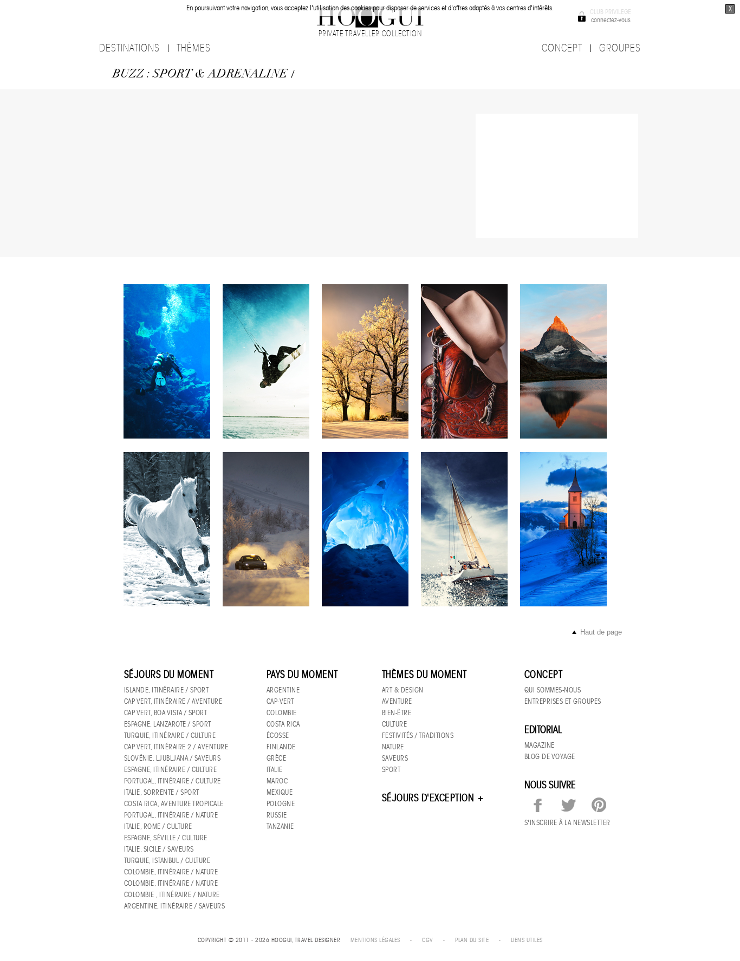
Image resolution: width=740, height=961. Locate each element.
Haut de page (601, 632)
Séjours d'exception (429, 798)
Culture (394, 724)
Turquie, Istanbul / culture (167, 860)
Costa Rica (283, 724)
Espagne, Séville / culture (165, 837)
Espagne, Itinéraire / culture (170, 769)
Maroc (277, 781)
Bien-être (397, 712)
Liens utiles (527, 940)
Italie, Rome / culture (158, 826)
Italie (275, 769)
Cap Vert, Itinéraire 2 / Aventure (176, 746)
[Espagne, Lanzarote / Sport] (266, 361)
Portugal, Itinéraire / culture (172, 781)
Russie (277, 815)
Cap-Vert (280, 701)
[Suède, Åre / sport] (266, 529)
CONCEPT (562, 48)
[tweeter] (568, 805)
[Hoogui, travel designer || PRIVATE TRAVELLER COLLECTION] (370, 16)
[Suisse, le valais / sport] (563, 361)
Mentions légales (375, 940)
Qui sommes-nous (552, 690)
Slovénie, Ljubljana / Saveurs (172, 758)
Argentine (283, 690)
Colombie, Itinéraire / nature (171, 872)
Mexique (280, 792)
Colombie (282, 712)
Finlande (281, 746)
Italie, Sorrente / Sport (161, 792)
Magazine (539, 745)
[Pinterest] (598, 805)
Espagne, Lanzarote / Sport (167, 724)
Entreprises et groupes (562, 701)
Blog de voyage (549, 756)
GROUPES (620, 48)
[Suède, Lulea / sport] (464, 361)
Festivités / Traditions (418, 735)
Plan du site (472, 940)
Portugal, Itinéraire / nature (171, 815)
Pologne (281, 803)
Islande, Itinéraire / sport (166, 690)
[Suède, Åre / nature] (365, 361)
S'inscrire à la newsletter (567, 822)
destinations (129, 48)
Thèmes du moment (424, 675)
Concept (543, 675)
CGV (427, 940)
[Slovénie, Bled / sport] (563, 529)
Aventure (397, 701)
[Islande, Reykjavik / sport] (167, 361)
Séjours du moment (169, 675)
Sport (391, 769)
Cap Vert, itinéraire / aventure (173, 701)
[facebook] (538, 805)
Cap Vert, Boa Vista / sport (165, 712)
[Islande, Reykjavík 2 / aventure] (365, 529)
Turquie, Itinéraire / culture (170, 735)
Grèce (277, 758)
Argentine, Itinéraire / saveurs (174, 906)
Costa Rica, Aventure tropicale (174, 803)
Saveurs (395, 758)
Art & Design (403, 690)
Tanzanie (280, 826)
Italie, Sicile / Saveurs (159, 849)
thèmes (194, 48)
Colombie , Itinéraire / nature (172, 894)
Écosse (278, 735)
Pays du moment (302, 675)
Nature (393, 746)
